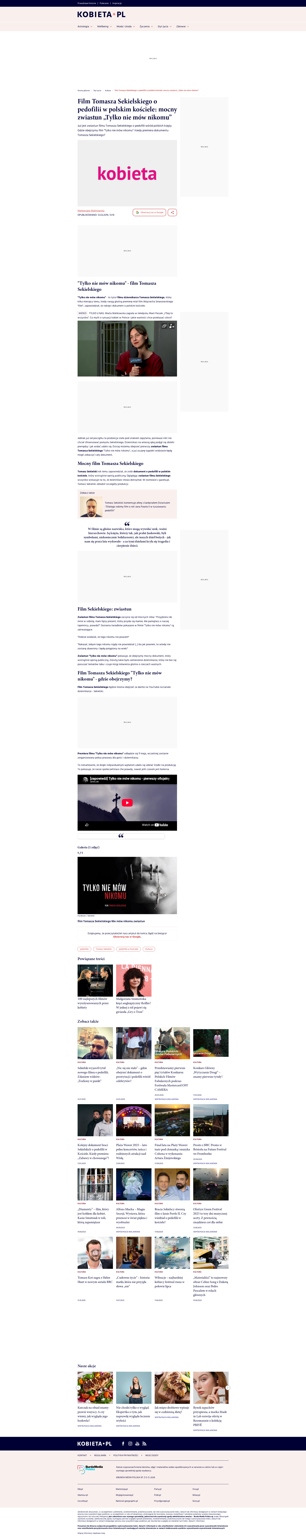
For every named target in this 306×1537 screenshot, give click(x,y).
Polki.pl (157, 1495)
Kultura (148, 949)
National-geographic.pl (127, 1501)
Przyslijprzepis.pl (162, 1501)
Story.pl (196, 1501)
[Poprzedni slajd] (78, 1387)
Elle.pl (80, 1489)
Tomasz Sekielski (104, 949)
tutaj (103, 1533)
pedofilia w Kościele (128, 949)
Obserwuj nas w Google (151, 212)
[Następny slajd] (227, 1387)
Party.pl (157, 1489)
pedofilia (84, 949)
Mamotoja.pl (122, 1489)
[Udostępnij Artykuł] (172, 212)
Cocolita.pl (83, 1501)
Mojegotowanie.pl (124, 1495)
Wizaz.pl (196, 1495)
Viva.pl (195, 1489)
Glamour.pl (83, 1495)
